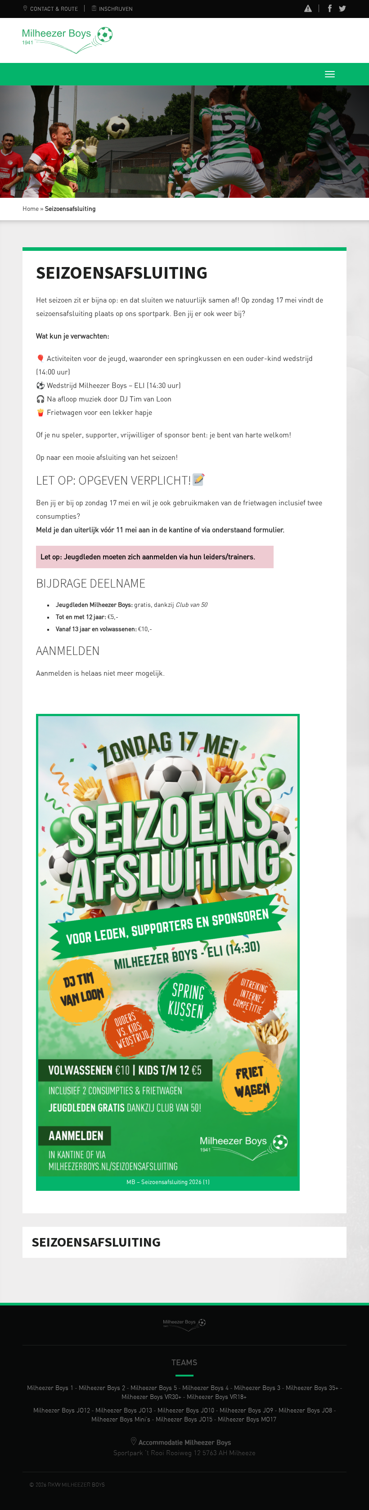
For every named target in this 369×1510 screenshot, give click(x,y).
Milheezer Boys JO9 (246, 1411)
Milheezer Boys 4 (205, 1388)
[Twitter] (342, 10)
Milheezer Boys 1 (50, 1388)
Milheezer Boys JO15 (184, 1419)
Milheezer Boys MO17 (247, 1419)
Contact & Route (54, 9)
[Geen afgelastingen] (308, 9)
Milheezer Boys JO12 (61, 1411)
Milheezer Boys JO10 (186, 1411)
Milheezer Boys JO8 (305, 1411)
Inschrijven (116, 9)
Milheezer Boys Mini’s (120, 1419)
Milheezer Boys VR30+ (151, 1397)
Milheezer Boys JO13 (123, 1411)
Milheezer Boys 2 (102, 1388)
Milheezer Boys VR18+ (217, 1397)
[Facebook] (330, 10)
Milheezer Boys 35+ (312, 1388)
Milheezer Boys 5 (153, 1388)
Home (30, 209)
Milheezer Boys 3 (257, 1388)
